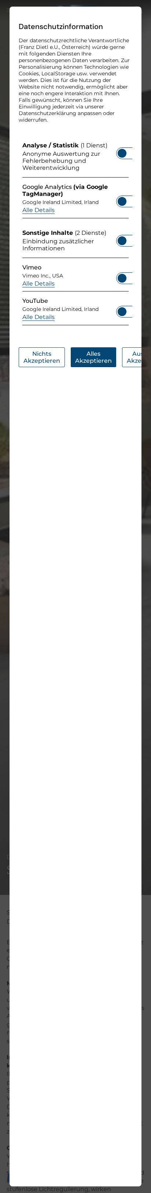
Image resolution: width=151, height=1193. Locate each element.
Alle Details (38, 210)
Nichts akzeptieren (41, 357)
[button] (122, 153)
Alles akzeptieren (93, 357)
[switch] (122, 151)
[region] (75, 235)
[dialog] (75, 596)
